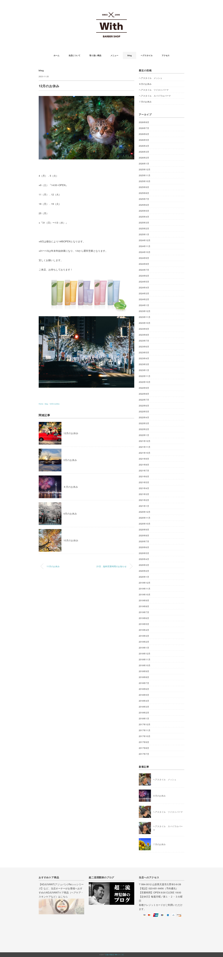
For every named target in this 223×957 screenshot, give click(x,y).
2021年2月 (144, 500)
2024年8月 (144, 263)
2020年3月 (144, 564)
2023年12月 (144, 311)
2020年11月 (144, 517)
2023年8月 (144, 334)
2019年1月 (144, 647)
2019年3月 (144, 635)
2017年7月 (144, 753)
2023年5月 (144, 352)
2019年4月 (144, 629)
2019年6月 (144, 618)
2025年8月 (144, 193)
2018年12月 (144, 653)
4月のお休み (70, 513)
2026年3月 (144, 151)
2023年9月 (144, 328)
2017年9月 (144, 742)
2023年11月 (144, 316)
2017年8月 (144, 747)
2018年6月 (144, 688)
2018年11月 (144, 659)
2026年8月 (144, 122)
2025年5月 (144, 210)
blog (129, 55)
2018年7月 (144, 683)
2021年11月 (144, 446)
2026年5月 (144, 139)
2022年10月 (144, 381)
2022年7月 (144, 399)
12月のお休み (54, 404)
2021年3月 (144, 494)
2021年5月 (144, 482)
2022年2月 (144, 429)
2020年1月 (144, 576)
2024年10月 (144, 252)
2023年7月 (144, 340)
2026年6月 (144, 133)
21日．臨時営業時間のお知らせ (111, 566)
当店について (74, 55)
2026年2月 (144, 157)
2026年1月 (144, 163)
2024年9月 (144, 257)
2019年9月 (144, 600)
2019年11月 (144, 588)
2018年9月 (144, 671)
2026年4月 (144, 145)
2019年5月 (144, 623)
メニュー (114, 55)
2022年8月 (144, 393)
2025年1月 (144, 234)
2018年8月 (144, 677)
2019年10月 (144, 594)
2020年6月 (144, 547)
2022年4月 (144, 417)
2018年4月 (144, 700)
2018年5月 (144, 694)
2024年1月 (144, 305)
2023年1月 (144, 370)
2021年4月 (144, 488)
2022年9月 (144, 387)
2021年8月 (144, 464)
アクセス (166, 55)
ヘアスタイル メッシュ (150, 77)
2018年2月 (144, 712)
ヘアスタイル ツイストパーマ (154, 89)
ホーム (56, 55)
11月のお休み (53, 566)
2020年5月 (144, 553)
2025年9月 (144, 187)
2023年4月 (144, 358)
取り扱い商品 (95, 55)
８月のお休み (70, 486)
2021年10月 (144, 452)
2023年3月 (144, 364)
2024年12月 (144, 240)
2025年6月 (144, 204)
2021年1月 (144, 505)
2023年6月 (144, 346)
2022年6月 (144, 405)
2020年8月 (144, 535)
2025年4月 (144, 216)
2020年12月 (144, 511)
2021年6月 (144, 476)
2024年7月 (144, 269)
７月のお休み (145, 101)
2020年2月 (144, 570)
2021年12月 (144, 440)
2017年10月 (144, 736)
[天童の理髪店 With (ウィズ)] (111, 11)
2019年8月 (144, 606)
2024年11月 (144, 246)
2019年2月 (144, 641)
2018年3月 (144, 706)
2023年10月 (144, 322)
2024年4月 (144, 287)
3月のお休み (70, 460)
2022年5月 (144, 411)
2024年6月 (144, 275)
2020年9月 (144, 529)
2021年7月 (144, 470)
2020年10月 (144, 523)
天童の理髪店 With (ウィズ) (114, 955)
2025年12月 (144, 169)
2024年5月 (144, 281)
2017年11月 (144, 730)
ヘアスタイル (147, 55)
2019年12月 (144, 582)
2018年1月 (144, 718)
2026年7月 (144, 128)
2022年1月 (144, 435)
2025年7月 (144, 198)
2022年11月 (144, 376)
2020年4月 (144, 559)
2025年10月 (144, 181)
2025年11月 (144, 175)
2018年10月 (144, 665)
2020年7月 (144, 541)
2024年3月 (144, 293)
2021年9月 (144, 458)
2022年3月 (144, 423)
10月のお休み (70, 540)
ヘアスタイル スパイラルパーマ (155, 95)
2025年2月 (144, 228)
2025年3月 (144, 222)
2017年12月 (144, 724)
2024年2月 (144, 299)
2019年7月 (144, 612)
